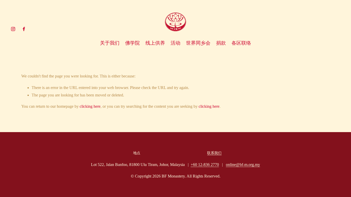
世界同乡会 (198, 43)
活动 (175, 43)
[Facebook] (23, 29)
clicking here (90, 106)
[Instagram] (13, 29)
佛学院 (132, 43)
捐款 (221, 43)
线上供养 (155, 43)
